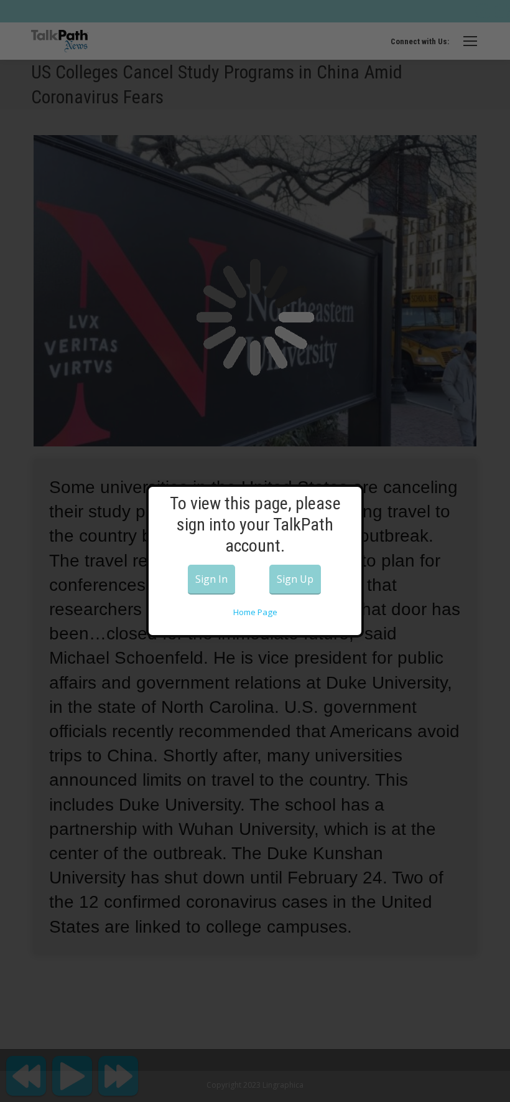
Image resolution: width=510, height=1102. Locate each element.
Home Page (255, 612)
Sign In (211, 579)
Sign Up (295, 579)
